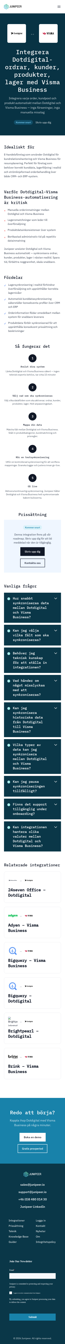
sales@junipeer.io (32, 1185)
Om (38, 1236)
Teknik (12, 1231)
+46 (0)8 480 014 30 (32, 1199)
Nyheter (41, 1231)
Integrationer (17, 1220)
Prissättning (16, 1225)
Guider (13, 1242)
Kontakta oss (32, 563)
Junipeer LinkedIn (32, 1207)
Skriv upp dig (43, 122)
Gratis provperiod (32, 1148)
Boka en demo (32, 1137)
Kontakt (40, 1225)
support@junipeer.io (32, 1192)
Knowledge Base (18, 1236)
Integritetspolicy (46, 1242)
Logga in (41, 1220)
